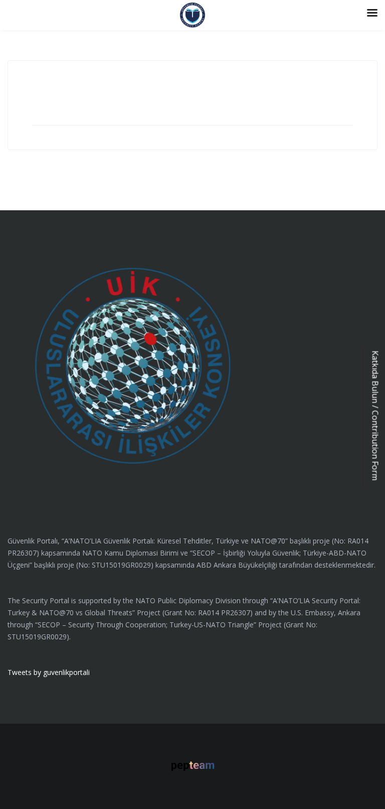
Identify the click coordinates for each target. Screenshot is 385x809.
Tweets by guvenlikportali (49, 672)
